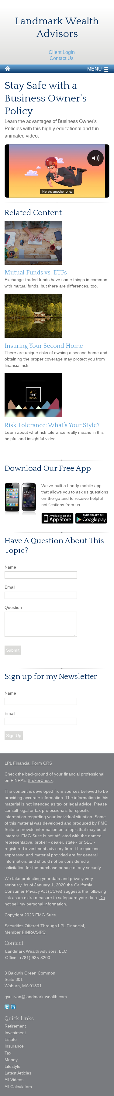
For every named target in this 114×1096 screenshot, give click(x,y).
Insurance (14, 1046)
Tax (8, 1053)
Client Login (62, 52)
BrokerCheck (40, 780)
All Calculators (18, 1086)
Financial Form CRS (32, 763)
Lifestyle (12, 1066)
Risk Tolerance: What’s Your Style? (52, 425)
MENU (94, 68)
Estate (11, 1039)
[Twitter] (7, 1007)
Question (13, 607)
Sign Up (13, 735)
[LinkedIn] (13, 1007)
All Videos (14, 1079)
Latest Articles (18, 1073)
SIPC (41, 932)
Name (10, 567)
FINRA (28, 932)
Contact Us (62, 58)
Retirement (15, 1026)
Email (10, 587)
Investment (15, 1032)
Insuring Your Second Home (44, 346)
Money (11, 1059)
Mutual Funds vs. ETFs (36, 272)
